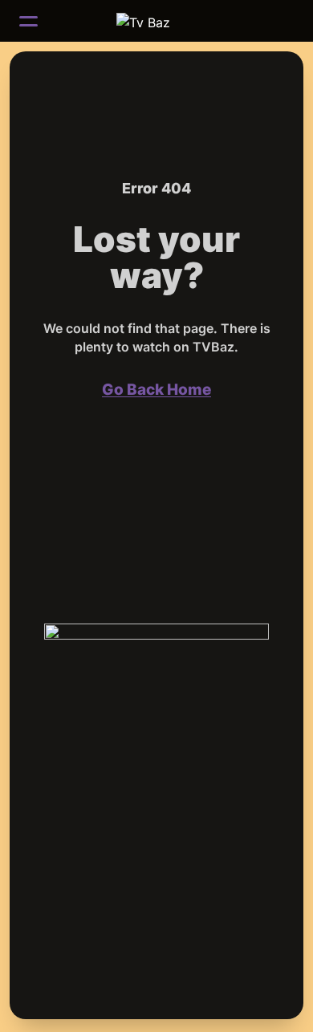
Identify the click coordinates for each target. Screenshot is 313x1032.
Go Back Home (156, 389)
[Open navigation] (28, 21)
